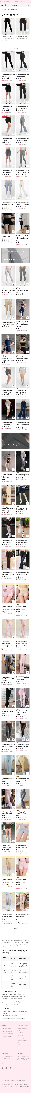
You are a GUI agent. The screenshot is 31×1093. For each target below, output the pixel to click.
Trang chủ (4, 9)
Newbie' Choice (6, 1060)
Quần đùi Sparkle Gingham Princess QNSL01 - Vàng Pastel (8, 881)
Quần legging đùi (20, 1018)
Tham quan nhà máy (7, 1031)
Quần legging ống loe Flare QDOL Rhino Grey (22, 813)
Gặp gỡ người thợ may (7, 1033)
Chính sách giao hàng (22, 1038)
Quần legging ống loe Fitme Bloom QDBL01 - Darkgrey (8, 678)
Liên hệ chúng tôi (21, 1035)
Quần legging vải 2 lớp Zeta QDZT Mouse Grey (8, 746)
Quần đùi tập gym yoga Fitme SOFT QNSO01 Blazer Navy (8, 358)
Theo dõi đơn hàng (22, 1032)
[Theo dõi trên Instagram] (6, 1068)
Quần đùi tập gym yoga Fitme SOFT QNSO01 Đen (7, 476)
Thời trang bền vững (7, 1036)
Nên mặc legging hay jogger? (11, 1015)
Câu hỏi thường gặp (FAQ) (22, 1029)
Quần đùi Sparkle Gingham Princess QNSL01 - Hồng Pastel (8, 608)
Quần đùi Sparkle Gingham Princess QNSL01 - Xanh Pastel (22, 847)
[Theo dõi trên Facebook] (3, 1068)
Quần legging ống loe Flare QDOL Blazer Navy (22, 574)
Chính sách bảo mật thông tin (22, 1045)
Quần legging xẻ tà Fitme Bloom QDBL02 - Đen (8, 711)
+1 (10, 142)
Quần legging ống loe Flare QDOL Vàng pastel (22, 779)
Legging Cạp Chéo (21, 36)
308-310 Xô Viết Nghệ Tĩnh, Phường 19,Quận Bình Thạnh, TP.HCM (23, 1058)
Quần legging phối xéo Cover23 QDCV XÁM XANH (8, 204)
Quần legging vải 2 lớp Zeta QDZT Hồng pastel (22, 712)
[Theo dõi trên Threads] (10, 1068)
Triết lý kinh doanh (6, 1028)
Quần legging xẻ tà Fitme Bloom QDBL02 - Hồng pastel (22, 677)
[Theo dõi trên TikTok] (18, 1068)
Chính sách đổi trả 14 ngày (22, 1041)
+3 (10, 78)
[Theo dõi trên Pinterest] (14, 1068)
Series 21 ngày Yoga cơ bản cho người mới (7, 1057)
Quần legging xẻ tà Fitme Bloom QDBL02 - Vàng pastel (8, 508)
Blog (3, 1063)
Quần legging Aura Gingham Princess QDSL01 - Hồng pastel (22, 643)
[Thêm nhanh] (13, 70)
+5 (25, 78)
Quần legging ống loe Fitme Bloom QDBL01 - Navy (22, 424)
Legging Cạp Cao (6, 36)
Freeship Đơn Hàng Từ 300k (8, 1)
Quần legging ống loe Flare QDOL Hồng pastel (8, 813)
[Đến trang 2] (18, 928)
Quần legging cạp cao (9, 1018)
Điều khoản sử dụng (22, 1049)
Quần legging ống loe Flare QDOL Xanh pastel (8, 779)
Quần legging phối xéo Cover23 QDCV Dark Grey (22, 290)
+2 (25, 427)
